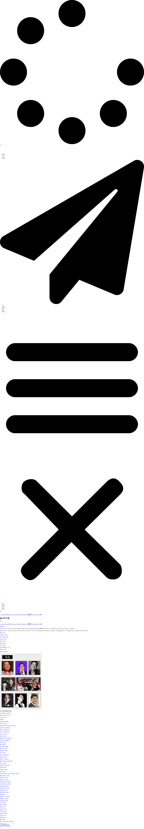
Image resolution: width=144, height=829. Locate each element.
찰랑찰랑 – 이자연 (3, 790)
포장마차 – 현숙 (3, 767)
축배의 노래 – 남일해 (4, 779)
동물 (6, 614)
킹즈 (10, 738)
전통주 (32, 614)
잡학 (29, 614)
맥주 (1, 815)
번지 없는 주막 (3, 717)
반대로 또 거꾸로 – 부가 (5, 738)
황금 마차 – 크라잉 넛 (4, 758)
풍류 (41, 614)
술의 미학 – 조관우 (3, 748)
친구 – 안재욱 (2, 645)
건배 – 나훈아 (2, 771)
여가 (20, 614)
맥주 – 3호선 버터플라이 (5, 740)
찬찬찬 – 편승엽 (3, 763)
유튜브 (24, 614)
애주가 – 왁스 (2, 641)
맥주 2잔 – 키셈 (3, 649)
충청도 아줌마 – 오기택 (4, 775)
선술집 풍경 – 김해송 (4, 721)
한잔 (1, 729)
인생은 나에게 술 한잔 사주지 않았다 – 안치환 (9, 773)
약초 (17, 614)
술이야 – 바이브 (3, 643)
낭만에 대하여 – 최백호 (4, 788)
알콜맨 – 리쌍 (2, 817)
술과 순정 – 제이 (3, 808)
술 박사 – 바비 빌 (3, 723)
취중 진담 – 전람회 (3, 651)
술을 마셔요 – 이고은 (4, 798)
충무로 (34, 614)
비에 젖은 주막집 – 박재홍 (5, 781)
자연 (27, 614)
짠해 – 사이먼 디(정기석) (5, 731)
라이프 (9, 614)
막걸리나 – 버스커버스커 (5, 796)
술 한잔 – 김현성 (3, 804)
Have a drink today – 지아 (5, 647)
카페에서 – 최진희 (3, 769)
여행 (3, 310)
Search (1, 823)
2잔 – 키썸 (4, 815)
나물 (3, 306)
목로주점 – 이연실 (3, 813)
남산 (4, 614)
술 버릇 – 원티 (3, 819)
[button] (72, 457)
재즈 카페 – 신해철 (3, 750)
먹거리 (3, 308)
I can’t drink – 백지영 (4, 800)
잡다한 (3, 311)
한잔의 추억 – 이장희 (4, 636)
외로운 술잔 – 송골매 (4, 746)
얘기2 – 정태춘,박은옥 (4, 754)
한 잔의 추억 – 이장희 (4, 792)
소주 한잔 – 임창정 (3, 634)
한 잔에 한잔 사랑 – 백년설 (5, 783)
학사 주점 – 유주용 (3, 777)
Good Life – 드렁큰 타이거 (5, 727)
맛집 (11, 614)
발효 (13, 614)
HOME (3, 154)
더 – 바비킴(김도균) (6, 729)
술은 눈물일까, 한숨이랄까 (5, 713)
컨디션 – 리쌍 (2, 742)
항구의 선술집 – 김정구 (4, 715)
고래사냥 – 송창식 (3, 756)
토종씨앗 (38, 614)
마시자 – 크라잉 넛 (3, 733)
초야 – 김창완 (2, 752)
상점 (3, 155)
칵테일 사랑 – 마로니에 (4, 765)
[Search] (13, 823)
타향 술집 (2, 719)
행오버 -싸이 (2, 632)
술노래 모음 (2, 626)
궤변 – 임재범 (2, 744)
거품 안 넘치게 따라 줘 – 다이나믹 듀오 (8, 725)
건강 (3, 305)
